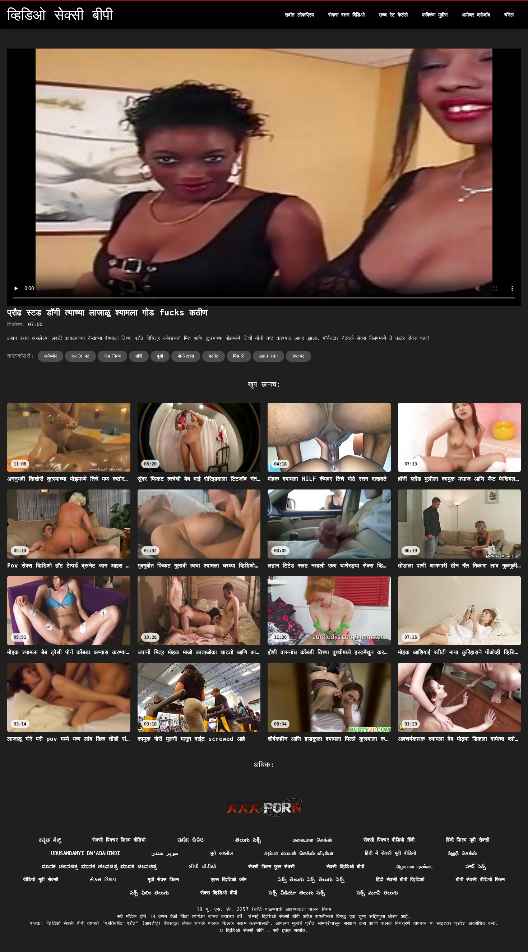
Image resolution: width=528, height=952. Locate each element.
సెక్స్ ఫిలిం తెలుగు (149, 893)
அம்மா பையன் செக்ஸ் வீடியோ (298, 853)
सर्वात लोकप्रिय (299, 15)
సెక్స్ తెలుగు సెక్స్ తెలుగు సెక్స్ (311, 879)
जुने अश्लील (221, 853)
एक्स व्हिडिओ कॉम (229, 879)
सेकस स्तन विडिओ (346, 15)
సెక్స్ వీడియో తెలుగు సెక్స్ (297, 893)
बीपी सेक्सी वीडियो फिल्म (480, 879)
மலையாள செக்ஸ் (312, 840)
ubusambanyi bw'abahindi (85, 853)
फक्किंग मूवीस (435, 15)
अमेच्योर (50, 356)
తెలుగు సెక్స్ (248, 840)
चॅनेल (509, 15)
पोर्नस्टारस (186, 356)
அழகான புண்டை (415, 866)
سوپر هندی (164, 853)
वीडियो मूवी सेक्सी (41, 879)
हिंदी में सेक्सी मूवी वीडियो (390, 853)
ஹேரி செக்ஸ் (462, 853)
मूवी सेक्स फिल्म (163, 879)
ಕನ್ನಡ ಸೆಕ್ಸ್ (50, 840)
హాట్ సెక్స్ (476, 866)
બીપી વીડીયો (203, 866)
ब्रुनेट (213, 356)
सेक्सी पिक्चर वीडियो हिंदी (388, 840)
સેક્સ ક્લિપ (103, 879)
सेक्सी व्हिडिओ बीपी (345, 866)
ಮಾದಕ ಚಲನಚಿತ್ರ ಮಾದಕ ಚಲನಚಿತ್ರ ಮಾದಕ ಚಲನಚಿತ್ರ (99, 866)
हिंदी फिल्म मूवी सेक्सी (467, 840)
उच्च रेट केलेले (393, 15)
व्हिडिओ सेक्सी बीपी (246, 930)
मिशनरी (239, 356)
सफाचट (298, 356)
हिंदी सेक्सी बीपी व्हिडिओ (400, 879)
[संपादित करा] (264, 807)
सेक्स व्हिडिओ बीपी (218, 893)
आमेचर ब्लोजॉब (476, 15)
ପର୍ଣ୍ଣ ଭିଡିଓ (190, 840)
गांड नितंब (112, 356)
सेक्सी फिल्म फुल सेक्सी (271, 866)
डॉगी (138, 356)
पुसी (160, 356)
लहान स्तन (268, 356)
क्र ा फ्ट (80, 356)
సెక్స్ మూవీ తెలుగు (377, 893)
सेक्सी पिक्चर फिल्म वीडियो (119, 840)
